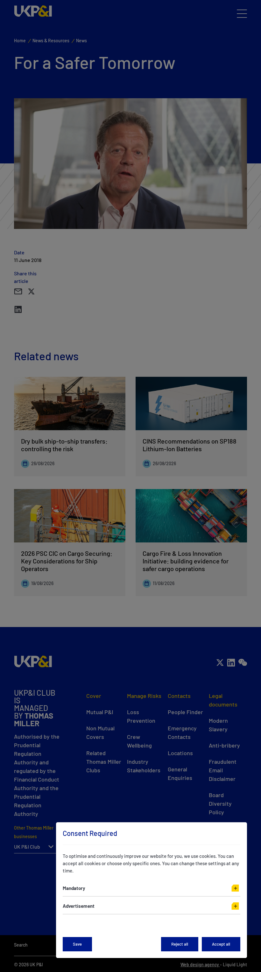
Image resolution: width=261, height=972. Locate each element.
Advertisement (79, 906)
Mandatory (74, 888)
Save (77, 944)
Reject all (179, 944)
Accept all (221, 944)
